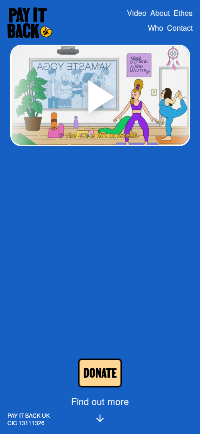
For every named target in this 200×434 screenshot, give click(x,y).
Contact (180, 27)
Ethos (183, 12)
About (160, 12)
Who (155, 27)
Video (137, 12)
